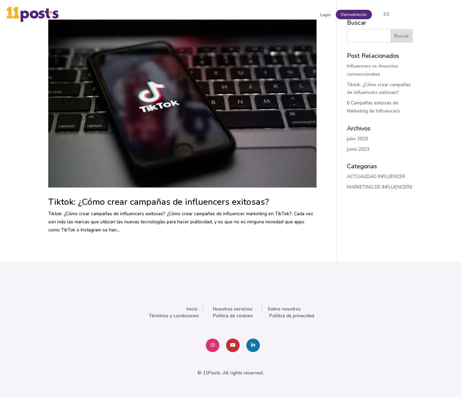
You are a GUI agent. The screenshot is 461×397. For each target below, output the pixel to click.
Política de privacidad (291, 316)
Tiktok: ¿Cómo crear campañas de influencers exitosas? (158, 202)
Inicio (192, 309)
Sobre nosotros (284, 309)
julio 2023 (357, 138)
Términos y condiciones (174, 316)
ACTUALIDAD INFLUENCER (376, 176)
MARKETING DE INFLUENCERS (379, 187)
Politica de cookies (233, 316)
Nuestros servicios (232, 309)
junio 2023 (358, 149)
